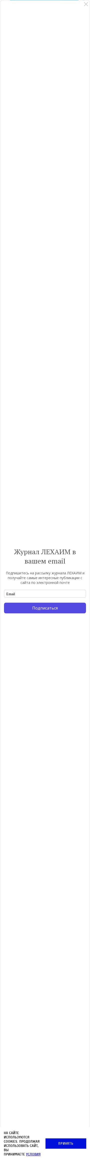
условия (33, 1154)
